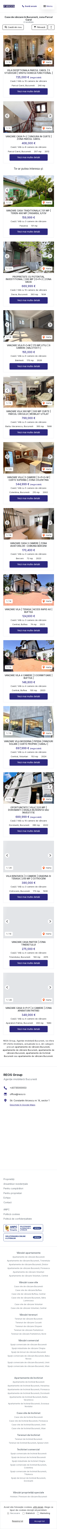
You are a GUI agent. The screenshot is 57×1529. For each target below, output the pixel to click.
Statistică (30, 1513)
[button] (51, 27)
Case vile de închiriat (28, 1413)
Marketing (45, 1513)
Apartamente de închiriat (28, 1377)
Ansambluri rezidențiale (15, 1184)
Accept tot (39, 1521)
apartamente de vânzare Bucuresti (32, 1047)
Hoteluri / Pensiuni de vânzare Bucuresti (28, 1496)
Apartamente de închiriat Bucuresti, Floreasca (29, 1389)
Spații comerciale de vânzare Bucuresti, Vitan (28, 1366)
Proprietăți (8, 1179)
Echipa (6, 1197)
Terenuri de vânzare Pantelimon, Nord (28, 1334)
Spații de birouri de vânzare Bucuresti (28, 1352)
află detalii (38, 1507)
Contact (7, 1202)
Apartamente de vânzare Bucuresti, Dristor (28, 1264)
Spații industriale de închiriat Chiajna (28, 1461)
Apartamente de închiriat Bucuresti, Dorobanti (29, 1393)
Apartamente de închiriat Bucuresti (28, 1382)
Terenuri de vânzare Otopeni (28, 1326)
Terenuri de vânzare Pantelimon (28, 1330)
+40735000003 (18, 1087)
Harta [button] (48, 62)
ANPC (6, 1209)
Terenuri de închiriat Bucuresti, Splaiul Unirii (28, 1443)
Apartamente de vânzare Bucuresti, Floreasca (28, 1268)
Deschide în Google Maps (22, 1105)
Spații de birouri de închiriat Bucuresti (28, 1457)
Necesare (15, 1513)
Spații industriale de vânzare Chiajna (28, 1348)
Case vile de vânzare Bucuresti (28, 1286)
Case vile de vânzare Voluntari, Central (28, 1308)
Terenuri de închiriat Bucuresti (28, 1439)
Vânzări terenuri (28, 1314)
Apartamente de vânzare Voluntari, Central (28, 1276)
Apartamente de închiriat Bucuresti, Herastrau (28, 1386)
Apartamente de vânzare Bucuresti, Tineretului (28, 1260)
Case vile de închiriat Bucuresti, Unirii (29, 1424)
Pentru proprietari (12, 1193)
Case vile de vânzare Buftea (28, 1290)
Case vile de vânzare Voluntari (29, 1304)
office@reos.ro (17, 1094)
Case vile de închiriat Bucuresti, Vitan (29, 1428)
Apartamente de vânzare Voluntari (28, 1272)
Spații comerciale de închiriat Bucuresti (29, 1453)
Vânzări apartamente (29, 1252)
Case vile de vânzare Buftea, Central (28, 1294)
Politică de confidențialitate (17, 1218)
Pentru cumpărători (13, 1188)
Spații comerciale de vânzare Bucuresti (28, 1344)
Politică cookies (11, 1214)
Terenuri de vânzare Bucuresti (28, 1319)
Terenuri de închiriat (28, 1435)
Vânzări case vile (28, 1282)
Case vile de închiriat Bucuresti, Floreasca (28, 1421)
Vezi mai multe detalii (28, 91)
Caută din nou (14, 27)
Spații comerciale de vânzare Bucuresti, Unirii (28, 1362)
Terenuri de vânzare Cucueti (28, 1322)
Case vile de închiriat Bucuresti (28, 1417)
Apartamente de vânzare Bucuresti (29, 1257)
